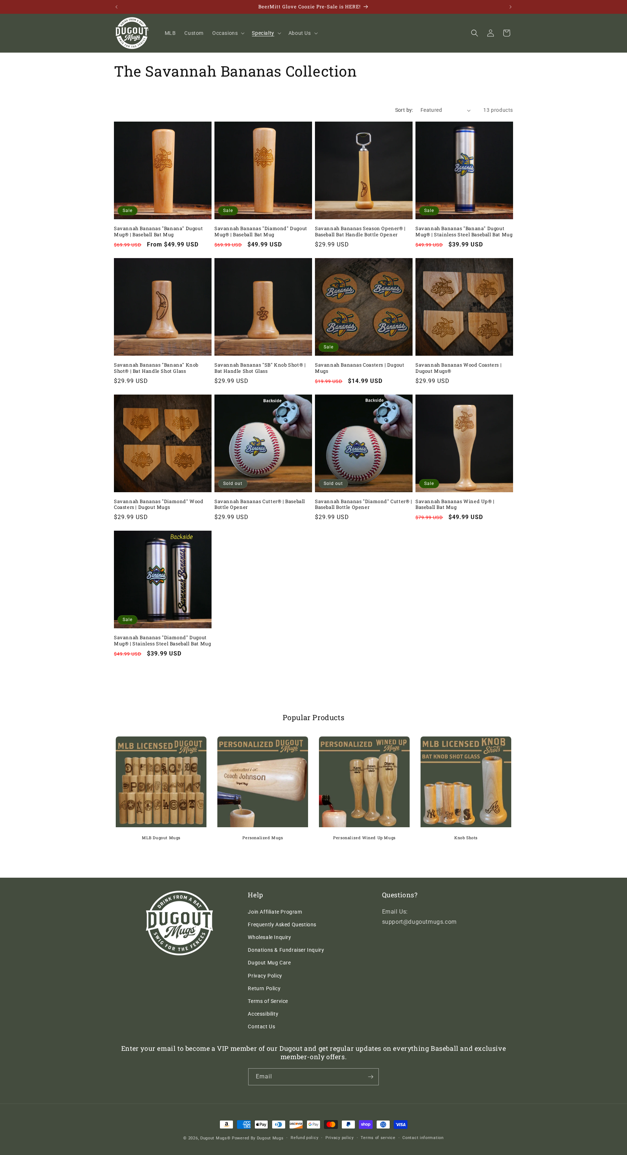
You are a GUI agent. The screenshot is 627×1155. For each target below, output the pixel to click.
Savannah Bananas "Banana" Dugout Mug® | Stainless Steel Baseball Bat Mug (463, 231)
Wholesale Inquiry (269, 937)
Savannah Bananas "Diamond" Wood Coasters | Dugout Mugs (159, 504)
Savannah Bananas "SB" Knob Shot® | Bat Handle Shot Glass (260, 368)
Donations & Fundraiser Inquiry (286, 950)
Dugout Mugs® (215, 1138)
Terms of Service (268, 1001)
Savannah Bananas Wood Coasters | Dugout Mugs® (458, 368)
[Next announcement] (511, 7)
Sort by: (404, 110)
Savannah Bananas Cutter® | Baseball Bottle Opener (259, 504)
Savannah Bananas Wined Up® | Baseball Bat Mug (455, 504)
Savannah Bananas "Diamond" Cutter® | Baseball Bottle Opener (363, 504)
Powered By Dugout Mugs (257, 1138)
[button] (227, 33)
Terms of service (378, 1137)
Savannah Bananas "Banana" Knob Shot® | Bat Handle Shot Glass (156, 368)
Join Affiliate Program (275, 912)
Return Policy (264, 988)
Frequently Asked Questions (282, 924)
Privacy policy (339, 1137)
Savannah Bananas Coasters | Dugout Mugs (359, 368)
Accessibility (263, 1014)
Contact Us (261, 1026)
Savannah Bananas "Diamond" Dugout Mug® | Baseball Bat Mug (260, 231)
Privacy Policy (265, 976)
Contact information (422, 1137)
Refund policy (304, 1137)
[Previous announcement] (116, 7)
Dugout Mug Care (269, 963)
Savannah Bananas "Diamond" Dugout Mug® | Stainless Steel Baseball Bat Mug (162, 640)
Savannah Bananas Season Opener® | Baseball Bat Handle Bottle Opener (360, 231)
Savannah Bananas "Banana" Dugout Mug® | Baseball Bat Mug (158, 231)
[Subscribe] (370, 1076)
